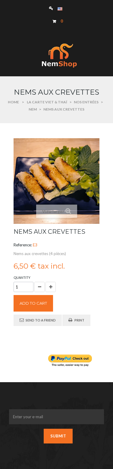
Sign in (52, 8)
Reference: (23, 244)
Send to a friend (41, 320)
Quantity (22, 277)
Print (79, 320)
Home (13, 102)
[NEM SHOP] (57, 55)
